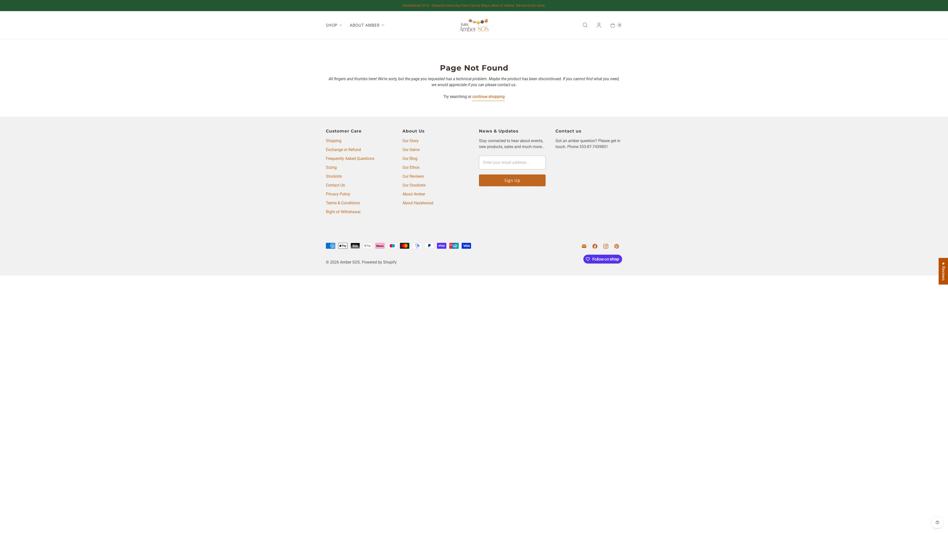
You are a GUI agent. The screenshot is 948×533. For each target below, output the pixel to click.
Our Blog (409, 158)
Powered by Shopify (379, 262)
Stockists (334, 176)
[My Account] (599, 25)
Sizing (331, 167)
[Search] (585, 25)
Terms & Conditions (343, 203)
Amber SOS (350, 262)
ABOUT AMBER (365, 25)
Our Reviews (413, 176)
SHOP (331, 25)
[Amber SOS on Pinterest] (616, 246)
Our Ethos (410, 167)
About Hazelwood (417, 203)
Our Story (410, 140)
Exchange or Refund (343, 149)
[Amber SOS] (474, 25)
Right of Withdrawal (343, 211)
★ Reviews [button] (943, 271)
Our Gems (411, 149)
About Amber (413, 194)
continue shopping (488, 96)
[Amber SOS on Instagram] (605, 246)
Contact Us (335, 185)
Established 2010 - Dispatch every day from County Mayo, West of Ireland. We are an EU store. (474, 5)
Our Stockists (414, 185)
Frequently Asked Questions (350, 158)
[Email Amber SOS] (584, 246)
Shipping (333, 140)
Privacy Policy (338, 194)
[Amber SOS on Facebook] (595, 246)
